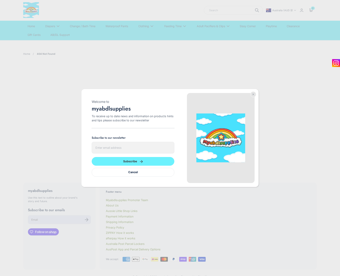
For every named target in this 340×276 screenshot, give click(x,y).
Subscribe (130, 161)
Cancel (133, 172)
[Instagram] (336, 63)
